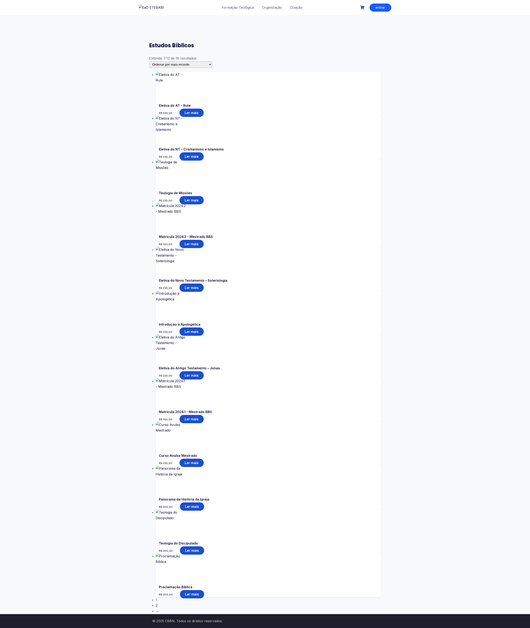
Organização (272, 7)
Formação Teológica (238, 7)
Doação (296, 7)
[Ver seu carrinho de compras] (362, 8)
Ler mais (192, 113)
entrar (380, 7)
